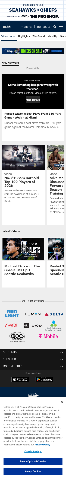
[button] (33, 99)
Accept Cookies (33, 471)
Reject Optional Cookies (33, 461)
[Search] (54, 26)
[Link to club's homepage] (7, 25)
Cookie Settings (33, 451)
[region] (33, 437)
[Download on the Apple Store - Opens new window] (20, 380)
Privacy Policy (42, 444)
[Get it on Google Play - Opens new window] (44, 381)
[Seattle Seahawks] (33, 396)
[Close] (62, 402)
